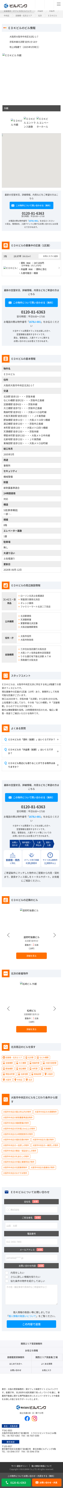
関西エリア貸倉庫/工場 (46, 1357)
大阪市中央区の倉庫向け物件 (43, 1167)
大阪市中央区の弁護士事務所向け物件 (18, 1162)
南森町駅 (8, 411)
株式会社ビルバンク (31, 1407)
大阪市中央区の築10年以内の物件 (17, 1111)
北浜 (40, 15)
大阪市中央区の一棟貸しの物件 (45, 1145)
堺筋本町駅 (9, 435)
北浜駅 (7, 396)
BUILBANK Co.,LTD (28, 1469)
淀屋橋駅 (8, 404)
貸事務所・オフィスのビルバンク (17, 11)
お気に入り (46, 1370)
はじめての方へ (15, 1363)
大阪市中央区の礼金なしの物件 (16, 1156)
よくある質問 (46, 1363)
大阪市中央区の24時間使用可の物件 (18, 1134)
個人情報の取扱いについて (22, 1316)
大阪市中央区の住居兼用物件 (15, 1167)
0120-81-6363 (33, 213)
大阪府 (40, 11)
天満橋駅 (8, 431)
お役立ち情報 (31, 1350)
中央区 (6, 15)
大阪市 (52, 11)
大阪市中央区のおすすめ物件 (15, 1173)
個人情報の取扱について (41, 1466)
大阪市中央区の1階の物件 (43, 1139)
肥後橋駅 (8, 419)
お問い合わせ (15, 1370)
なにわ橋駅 (9, 400)
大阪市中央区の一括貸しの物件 (16, 1145)
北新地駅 (8, 439)
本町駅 (7, 427)
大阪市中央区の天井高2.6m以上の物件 (19, 1128)
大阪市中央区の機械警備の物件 (16, 1123)
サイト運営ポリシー (19, 1466)
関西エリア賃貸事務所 (31, 1343)
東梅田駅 (8, 443)
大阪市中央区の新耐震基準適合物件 (18, 1117)
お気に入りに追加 (50, 256)
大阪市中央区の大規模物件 (46, 1111)
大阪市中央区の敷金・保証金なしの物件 (19, 1150)
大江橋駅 (8, 408)
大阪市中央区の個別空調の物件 (16, 1139)
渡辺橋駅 (8, 423)
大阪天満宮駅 (10, 415)
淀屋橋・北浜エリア (23, 15)
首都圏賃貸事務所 (15, 1357)
